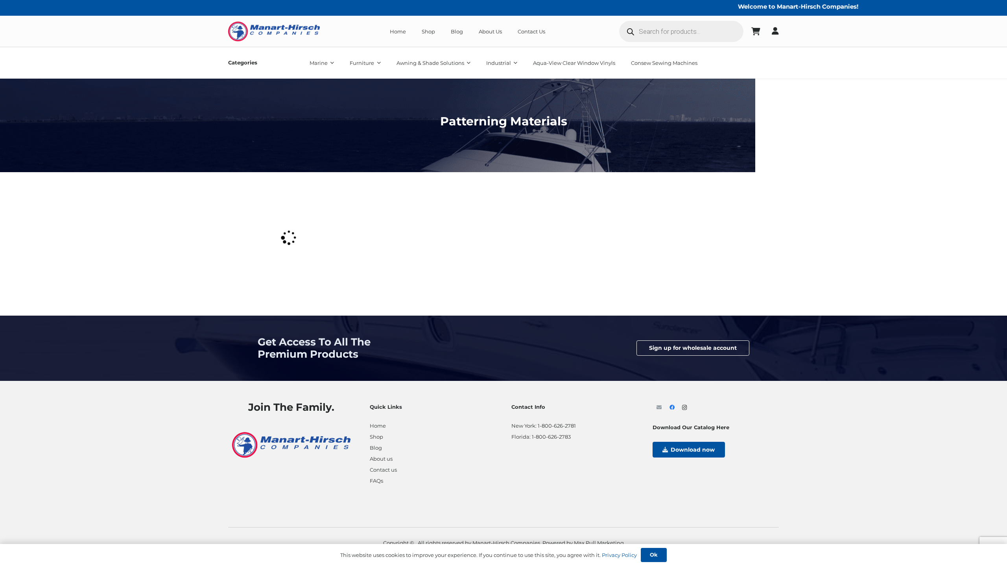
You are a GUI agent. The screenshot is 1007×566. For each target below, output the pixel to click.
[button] (331, 63)
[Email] (659, 407)
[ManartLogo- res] (291, 444)
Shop (376, 437)
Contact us (383, 470)
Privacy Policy (619, 555)
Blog (376, 448)
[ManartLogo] (274, 31)
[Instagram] (684, 407)
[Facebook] (672, 407)
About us (381, 459)
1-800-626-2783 (551, 437)
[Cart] (756, 31)
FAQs (376, 481)
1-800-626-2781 (557, 426)
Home (378, 426)
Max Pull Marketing (599, 543)
